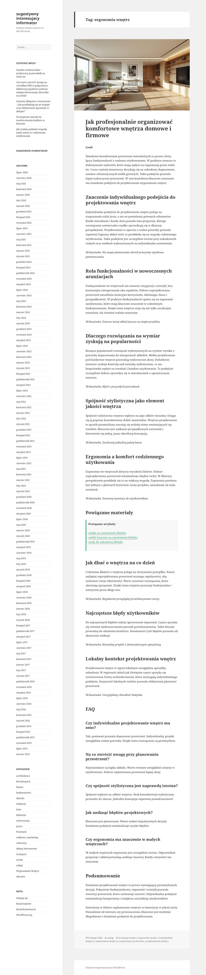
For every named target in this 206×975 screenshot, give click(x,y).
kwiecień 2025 (24, 245)
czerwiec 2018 (24, 597)
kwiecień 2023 (24, 357)
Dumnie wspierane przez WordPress (105, 967)
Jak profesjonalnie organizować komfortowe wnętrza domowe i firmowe (129, 128)
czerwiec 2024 (24, 295)
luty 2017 (21, 670)
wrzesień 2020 (24, 508)
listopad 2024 (23, 267)
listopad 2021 (23, 435)
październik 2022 (25, 379)
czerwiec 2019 (24, 552)
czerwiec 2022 (24, 396)
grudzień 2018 (24, 575)
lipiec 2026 (22, 172)
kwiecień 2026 (24, 189)
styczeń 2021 (23, 491)
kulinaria (21, 815)
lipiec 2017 (22, 642)
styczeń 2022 (23, 424)
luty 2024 (21, 317)
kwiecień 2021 (24, 474)
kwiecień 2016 (24, 715)
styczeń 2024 (23, 323)
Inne (18, 809)
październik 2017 (25, 631)
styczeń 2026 (23, 206)
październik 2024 (25, 273)
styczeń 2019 (23, 569)
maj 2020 (21, 524)
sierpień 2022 (23, 385)
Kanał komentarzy (26, 909)
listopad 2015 (23, 731)
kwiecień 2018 (24, 603)
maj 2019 (21, 558)
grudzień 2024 (24, 261)
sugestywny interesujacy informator (27, 18)
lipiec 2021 (22, 457)
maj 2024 (21, 301)
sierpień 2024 (23, 284)
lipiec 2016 (22, 698)
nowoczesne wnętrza (106, 941)
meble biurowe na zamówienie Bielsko (112, 537)
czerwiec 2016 (24, 703)
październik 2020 (25, 502)
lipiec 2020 (22, 519)
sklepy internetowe (26, 848)
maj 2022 (21, 401)
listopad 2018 (23, 580)
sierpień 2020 (23, 513)
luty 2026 (21, 200)
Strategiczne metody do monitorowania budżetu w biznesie (30, 120)
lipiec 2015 (22, 748)
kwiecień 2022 (24, 407)
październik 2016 (25, 681)
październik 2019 (25, 541)
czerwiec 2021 (24, 463)
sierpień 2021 (23, 452)
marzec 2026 (23, 194)
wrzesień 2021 (24, 446)
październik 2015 (25, 737)
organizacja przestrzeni (131, 941)
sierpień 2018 (23, 586)
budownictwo (23, 792)
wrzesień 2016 (24, 687)
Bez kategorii (23, 781)
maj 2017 (21, 653)
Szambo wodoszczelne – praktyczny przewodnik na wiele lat (30, 73)
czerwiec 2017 (24, 647)
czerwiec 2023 (24, 351)
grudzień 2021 (24, 429)
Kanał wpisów (23, 903)
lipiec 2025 (22, 228)
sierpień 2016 (23, 692)
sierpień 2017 (23, 636)
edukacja (21, 803)
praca (19, 826)
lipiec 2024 (22, 289)
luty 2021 (21, 485)
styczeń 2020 (23, 536)
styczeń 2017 (23, 675)
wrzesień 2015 (24, 743)
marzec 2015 (23, 754)
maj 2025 (21, 239)
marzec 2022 (23, 413)
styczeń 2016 (23, 720)
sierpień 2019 (23, 547)
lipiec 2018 (22, 592)
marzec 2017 (23, 664)
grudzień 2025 (24, 211)
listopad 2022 (23, 373)
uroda (19, 859)
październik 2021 (25, 440)
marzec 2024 (23, 312)
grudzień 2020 (24, 496)
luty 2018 (21, 614)
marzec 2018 (23, 608)
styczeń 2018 (23, 619)
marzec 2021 (23, 480)
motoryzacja (23, 820)
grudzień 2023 (24, 329)
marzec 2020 (23, 530)
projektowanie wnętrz (157, 941)
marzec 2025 (23, 250)
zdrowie (20, 876)
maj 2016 (21, 709)
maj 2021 (21, 468)
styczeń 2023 (23, 368)
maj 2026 (21, 183)
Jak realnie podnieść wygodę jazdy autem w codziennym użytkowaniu (31, 132)
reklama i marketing (27, 837)
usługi (19, 865)
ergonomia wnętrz (148, 937)
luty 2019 (21, 564)
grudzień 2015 (24, 726)
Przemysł (21, 831)
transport (21, 854)
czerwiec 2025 (24, 233)
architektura (23, 775)
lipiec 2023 (22, 345)
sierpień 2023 (23, 340)
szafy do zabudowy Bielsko (105, 542)
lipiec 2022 (22, 390)
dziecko (20, 798)
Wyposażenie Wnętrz (27, 870)
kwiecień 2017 (24, 659)
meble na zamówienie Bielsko (107, 533)
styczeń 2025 (23, 256)
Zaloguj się (22, 898)
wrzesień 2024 (24, 278)
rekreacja (21, 843)
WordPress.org (24, 914)
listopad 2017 (23, 625)
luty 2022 (21, 418)
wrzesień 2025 (24, 222)
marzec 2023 (23, 362)
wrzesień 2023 (24, 334)
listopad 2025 (23, 217)
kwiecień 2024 (24, 306)
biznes (19, 787)
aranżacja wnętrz (127, 937)
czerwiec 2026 (24, 178)
